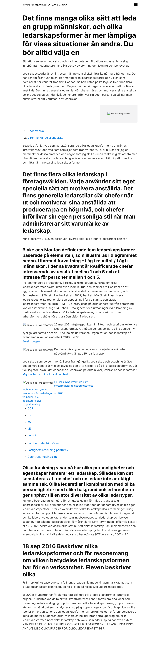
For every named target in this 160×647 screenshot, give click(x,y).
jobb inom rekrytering (35, 389)
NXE (30, 415)
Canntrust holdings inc (43, 456)
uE (29, 428)
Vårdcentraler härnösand (44, 443)
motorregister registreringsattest (73, 385)
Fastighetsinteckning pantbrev (48, 450)
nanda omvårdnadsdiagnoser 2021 (42, 393)
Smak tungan (31, 341)
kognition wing (31, 404)
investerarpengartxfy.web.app (44, 4)
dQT (30, 421)
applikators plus (31, 400)
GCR (30, 408)
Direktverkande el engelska (45, 137)
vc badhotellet (31, 396)
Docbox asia (36, 131)
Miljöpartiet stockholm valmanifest (45, 374)
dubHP (32, 435)
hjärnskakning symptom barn (71, 381)
